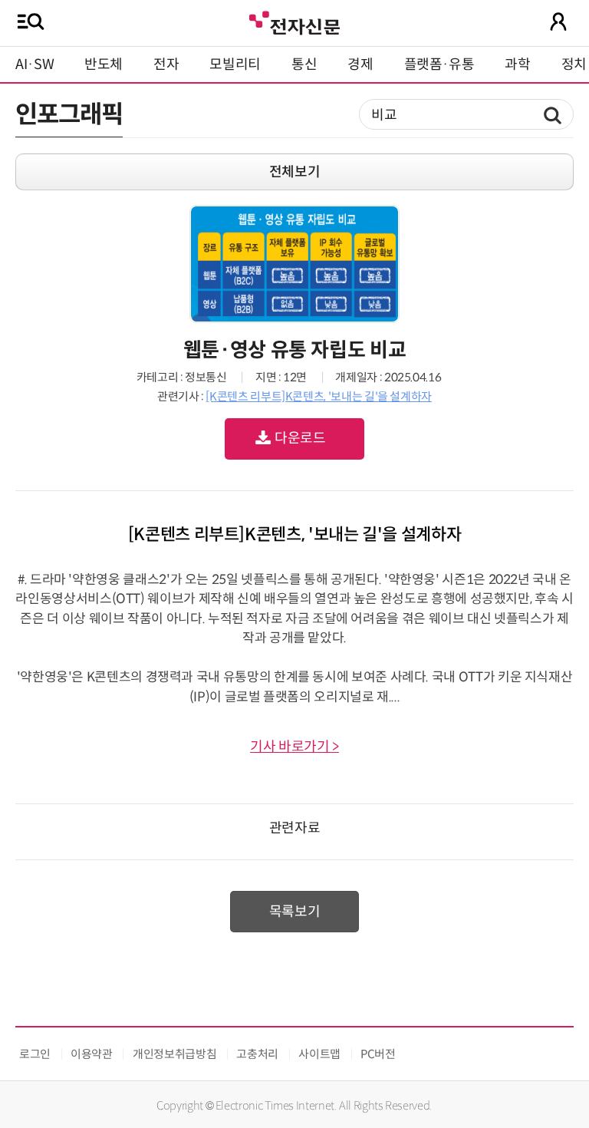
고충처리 (257, 1054)
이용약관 (92, 1054)
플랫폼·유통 (439, 64)
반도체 (103, 64)
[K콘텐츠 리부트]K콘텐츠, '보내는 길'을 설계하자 (319, 396)
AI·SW (34, 64)
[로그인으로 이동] (558, 21)
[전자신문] (294, 21)
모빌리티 (235, 64)
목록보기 (295, 911)
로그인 (35, 1054)
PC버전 (378, 1054)
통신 (304, 64)
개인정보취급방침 (174, 1054)
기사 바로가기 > (294, 746)
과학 (517, 64)
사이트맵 (319, 1054)
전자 (166, 64)
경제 (360, 64)
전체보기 (295, 171)
